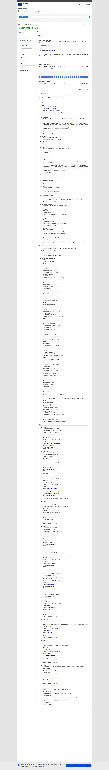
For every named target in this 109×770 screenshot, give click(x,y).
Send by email (25, 45)
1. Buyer (22, 54)
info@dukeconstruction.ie (51, 540)
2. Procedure (23, 57)
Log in (81, 4)
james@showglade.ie (50, 563)
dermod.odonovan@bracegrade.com (53, 515)
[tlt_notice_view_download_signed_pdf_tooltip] (52, 68)
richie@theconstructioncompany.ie (53, 677)
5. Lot (21, 60)
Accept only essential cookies (84, 765)
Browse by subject (57, 19)
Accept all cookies (71, 765)
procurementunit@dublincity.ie (49, 50)
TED (19, 24)
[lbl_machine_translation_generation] (51, 81)
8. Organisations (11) (24, 67)
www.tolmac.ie (53, 611)
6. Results (22, 63)
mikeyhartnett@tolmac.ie (51, 607)
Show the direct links (26, 40)
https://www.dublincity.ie (55, 491)
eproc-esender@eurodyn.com (52, 465)
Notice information (24, 70)
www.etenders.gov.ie (65, 123)
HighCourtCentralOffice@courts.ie (53, 443)
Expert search (49, 19)
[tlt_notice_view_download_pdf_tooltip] (39, 77)
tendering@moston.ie (50, 655)
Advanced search (42, 19)
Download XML (25, 37)
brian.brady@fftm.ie (50, 584)
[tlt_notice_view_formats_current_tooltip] (87, 90)
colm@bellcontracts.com (51, 632)
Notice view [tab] (21, 32)
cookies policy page (40, 764)
